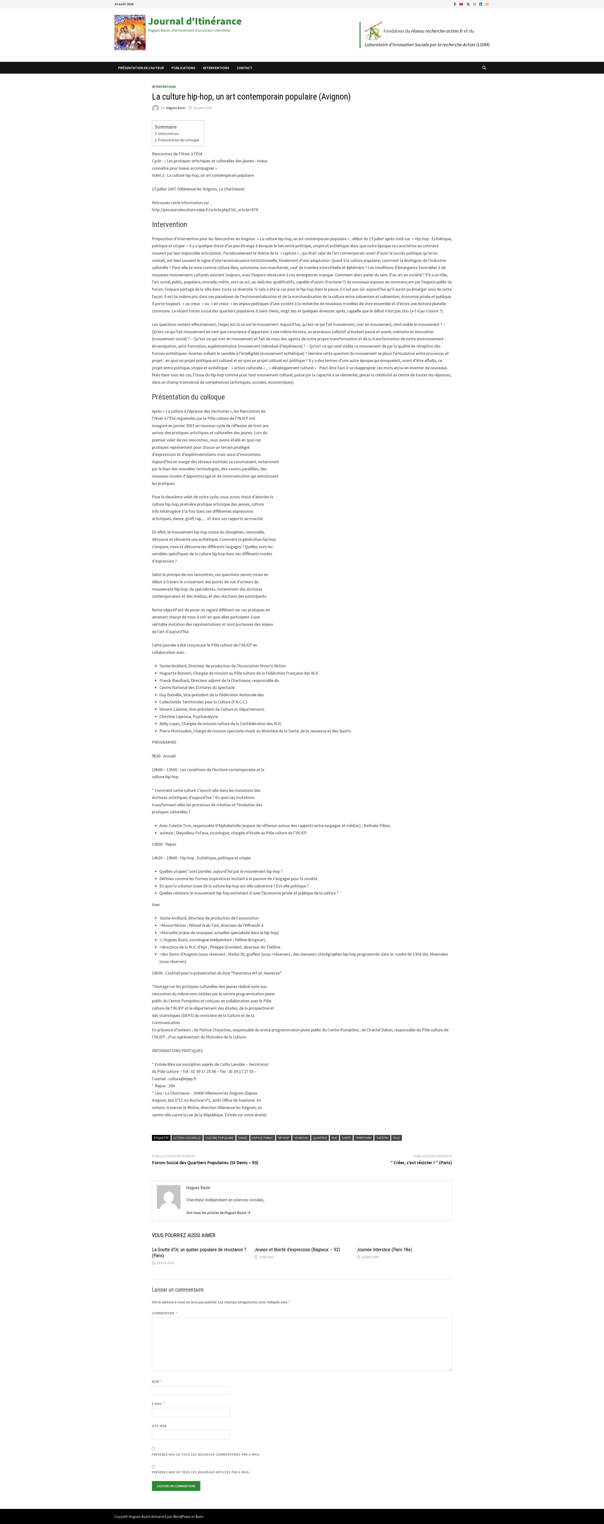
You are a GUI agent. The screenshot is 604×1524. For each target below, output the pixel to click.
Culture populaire (220, 1138)
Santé (346, 1138)
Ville (396, 1138)
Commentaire (164, 1313)
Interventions (216, 67)
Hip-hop (283, 1138)
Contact (244, 67)
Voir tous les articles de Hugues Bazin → (218, 1212)
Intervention (168, 133)
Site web (159, 1426)
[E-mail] (487, 4)
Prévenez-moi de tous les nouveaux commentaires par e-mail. (206, 1454)
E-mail (158, 1404)
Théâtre (382, 1138)
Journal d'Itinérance (195, 20)
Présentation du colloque (178, 140)
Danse (242, 1138)
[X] (468, 4)
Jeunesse (301, 1138)
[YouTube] (461, 4)
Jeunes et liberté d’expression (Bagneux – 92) (297, 1249)
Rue (334, 1138)
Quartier (320, 1138)
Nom (157, 1381)
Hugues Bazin (175, 108)
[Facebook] (455, 4)
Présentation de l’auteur (141, 67)
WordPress (182, 1516)
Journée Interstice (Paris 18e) (384, 1249)
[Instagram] (475, 4)
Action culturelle (187, 1138)
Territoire (364, 1138)
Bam (199, 1516)
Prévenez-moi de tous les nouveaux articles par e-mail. (201, 1472)
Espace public (262, 1138)
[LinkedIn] (481, 4)
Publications (183, 67)
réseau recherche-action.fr (437, 31)
